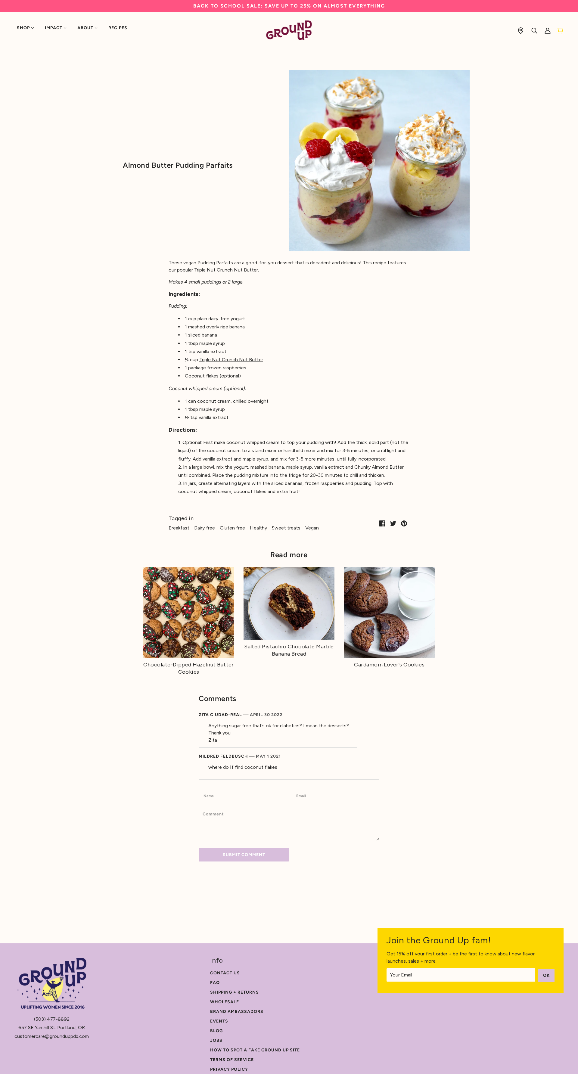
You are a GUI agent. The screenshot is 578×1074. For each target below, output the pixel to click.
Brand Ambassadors (236, 1011)
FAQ (215, 982)
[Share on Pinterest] (404, 523)
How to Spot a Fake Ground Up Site (255, 1050)
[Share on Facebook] (382, 523)
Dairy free (204, 528)
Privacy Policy (229, 1069)
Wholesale (224, 1001)
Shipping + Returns (234, 992)
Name (210, 795)
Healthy (258, 528)
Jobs (216, 1040)
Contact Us (225, 973)
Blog (216, 1030)
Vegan (312, 528)
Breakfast (179, 528)
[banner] (289, 30)
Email (303, 795)
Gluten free (232, 528)
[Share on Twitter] (393, 523)
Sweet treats (286, 528)
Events (219, 1021)
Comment (215, 813)
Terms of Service (232, 1059)
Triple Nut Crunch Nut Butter (226, 270)
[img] (520, 30)
